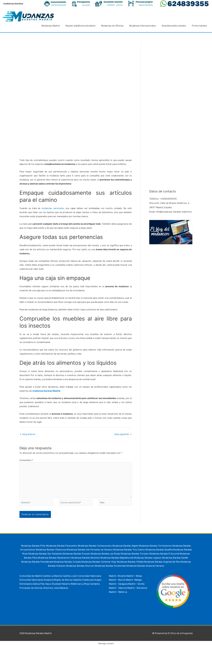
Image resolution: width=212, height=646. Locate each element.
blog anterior (27, 434)
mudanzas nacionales (53, 208)
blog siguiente (123, 434)
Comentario (26, 460)
